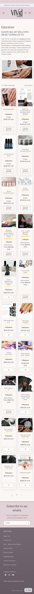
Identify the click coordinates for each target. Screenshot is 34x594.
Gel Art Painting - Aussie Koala (8, 430)
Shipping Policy (9, 557)
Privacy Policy (8, 552)
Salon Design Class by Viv (9, 321)
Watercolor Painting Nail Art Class (25, 435)
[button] (4, 13)
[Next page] (22, 495)
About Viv (7, 536)
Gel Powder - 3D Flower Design (9, 467)
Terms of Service (9, 561)
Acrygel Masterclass (8, 109)
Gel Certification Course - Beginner (25, 354)
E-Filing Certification (8, 353)
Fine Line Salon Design (25, 271)
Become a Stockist (10, 565)
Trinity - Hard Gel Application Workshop (25, 232)
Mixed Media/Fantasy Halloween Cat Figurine (9, 282)
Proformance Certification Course (25, 150)
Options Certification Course (8, 192)
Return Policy (8, 548)
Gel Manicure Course (25, 472)
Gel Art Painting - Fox (8, 389)
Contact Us (7, 540)
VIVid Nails (19, 590)
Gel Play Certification (25, 189)
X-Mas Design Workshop (25, 321)
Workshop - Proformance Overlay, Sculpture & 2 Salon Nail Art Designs (9, 233)
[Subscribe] (28, 523)
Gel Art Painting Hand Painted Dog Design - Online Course (25, 397)
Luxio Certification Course (9, 155)
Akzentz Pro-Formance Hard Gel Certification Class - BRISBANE (25, 111)
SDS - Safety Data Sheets (12, 544)
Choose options (9, 129)
